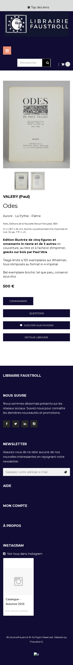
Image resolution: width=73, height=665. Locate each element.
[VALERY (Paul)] (21, 181)
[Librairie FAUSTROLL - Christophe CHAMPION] (36, 23)
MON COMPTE (15, 506)
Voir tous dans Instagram (23, 554)
